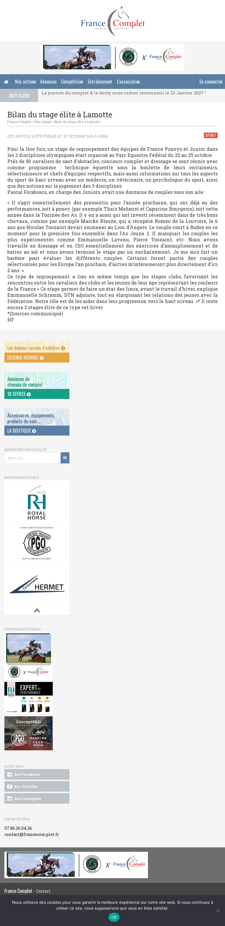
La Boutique (19, 430)
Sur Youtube (25, 786)
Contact (43, 891)
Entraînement (100, 81)
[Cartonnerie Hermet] (36, 584)
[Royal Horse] (36, 502)
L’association (128, 81)
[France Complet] (112, 21)
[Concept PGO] (36, 543)
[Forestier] (112, 47)
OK (114, 917)
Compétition (72, 81)
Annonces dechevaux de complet (25, 381)
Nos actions (25, 81)
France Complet (19, 121)
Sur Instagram (27, 798)
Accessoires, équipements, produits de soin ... (31, 418)
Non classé (43, 121)
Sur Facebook (26, 774)
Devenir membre (23, 357)
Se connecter (211, 81)
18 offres (17, 393)
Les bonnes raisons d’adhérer (34, 347)
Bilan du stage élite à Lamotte (77, 121)
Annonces (48, 81)
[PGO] (28, 733)
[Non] (218, 910)
